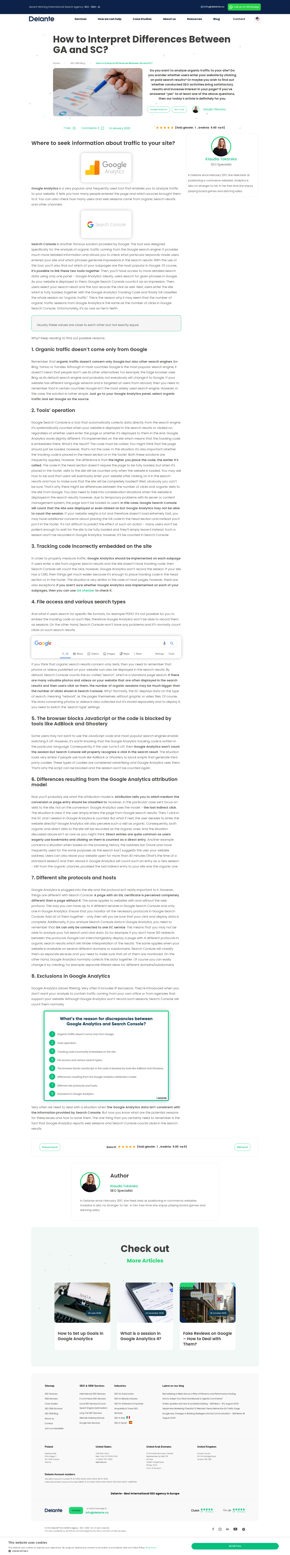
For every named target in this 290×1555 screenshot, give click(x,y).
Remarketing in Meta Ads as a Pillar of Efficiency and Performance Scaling (199, 1393)
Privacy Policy (96, 1531)
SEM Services (51, 1398)
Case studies (51, 1403)
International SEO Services (93, 1393)
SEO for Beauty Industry (126, 1398)
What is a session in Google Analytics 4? (140, 1336)
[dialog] (145, 1546)
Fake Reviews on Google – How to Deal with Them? (207, 1339)
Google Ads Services (90, 1422)
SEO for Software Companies (128, 1403)
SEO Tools (179, 109)
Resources (194, 19)
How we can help (109, 19)
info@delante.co (214, 6)
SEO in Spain (121, 1422)
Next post (242, 1147)
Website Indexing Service (92, 1417)
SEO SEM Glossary (54, 1408)
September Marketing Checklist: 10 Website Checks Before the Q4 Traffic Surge (201, 1408)
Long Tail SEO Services (91, 1413)
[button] (82, 1550)
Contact (239, 19)
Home (56, 63)
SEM (93, 7)
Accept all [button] (235, 1546)
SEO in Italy (119, 1417)
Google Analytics (158, 109)
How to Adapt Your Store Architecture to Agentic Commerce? (192, 1398)
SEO (86, 7)
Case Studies (142, 19)
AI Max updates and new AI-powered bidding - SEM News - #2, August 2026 (200, 1403)
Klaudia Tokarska (221, 159)
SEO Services (51, 1393)
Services (80, 19)
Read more (151, 1547)
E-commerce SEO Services (93, 1398)
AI (99, 7)
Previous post (50, 1147)
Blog (216, 19)
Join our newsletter (54, 1428)
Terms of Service (113, 1531)
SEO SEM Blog (77, 63)
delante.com (101, 1462)
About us (169, 19)
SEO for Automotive (124, 1393)
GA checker (85, 590)
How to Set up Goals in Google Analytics (80, 1336)
